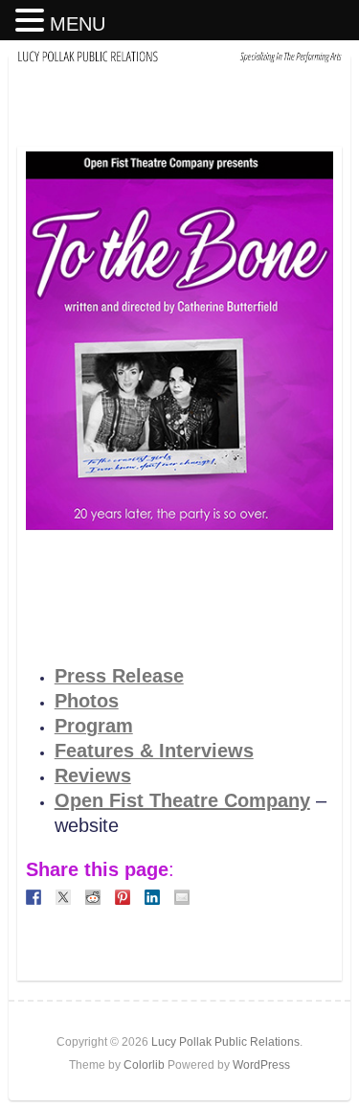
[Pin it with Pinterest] (122, 897)
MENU (77, 24)
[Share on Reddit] (93, 897)
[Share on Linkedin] (152, 897)
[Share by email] (182, 897)
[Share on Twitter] (63, 897)
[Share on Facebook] (33, 897)
